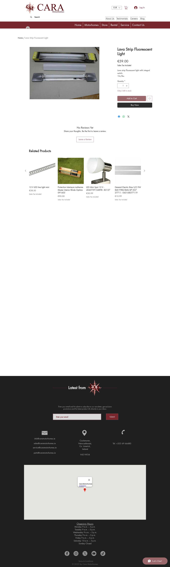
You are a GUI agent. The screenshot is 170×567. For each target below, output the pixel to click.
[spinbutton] (123, 86)
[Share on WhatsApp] (123, 116)
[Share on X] (128, 116)
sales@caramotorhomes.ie (45, 443)
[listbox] (117, 7)
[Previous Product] (25, 170)
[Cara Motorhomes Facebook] (67, 553)
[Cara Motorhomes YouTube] (93, 553)
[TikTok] (102, 553)
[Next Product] (144, 170)
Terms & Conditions (86, 561)
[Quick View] (42, 171)
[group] (85, 179)
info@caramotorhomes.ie (44, 438)
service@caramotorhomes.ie (45, 447)
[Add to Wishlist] (149, 98)
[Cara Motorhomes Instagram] (76, 553)
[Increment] (126, 86)
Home (20, 38)
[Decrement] (119, 86)
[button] (117, 7)
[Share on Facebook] (118, 116)
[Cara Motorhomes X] (85, 553)
